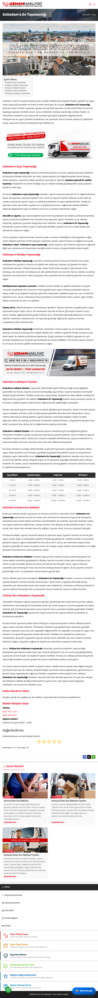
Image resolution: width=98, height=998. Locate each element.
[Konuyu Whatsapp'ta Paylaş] (93, 757)
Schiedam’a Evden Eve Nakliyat (16, 91)
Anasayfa (86, 15)
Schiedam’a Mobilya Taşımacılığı (16, 85)
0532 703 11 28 (10, 712)
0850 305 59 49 (10, 715)
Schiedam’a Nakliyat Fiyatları (15, 88)
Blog (93, 15)
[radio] (38, 742)
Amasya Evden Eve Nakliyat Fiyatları (69, 801)
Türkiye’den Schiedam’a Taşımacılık (17, 93)
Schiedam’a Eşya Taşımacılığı (15, 82)
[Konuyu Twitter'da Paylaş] (89, 757)
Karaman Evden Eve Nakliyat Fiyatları (21, 855)
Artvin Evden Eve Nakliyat (16, 801)
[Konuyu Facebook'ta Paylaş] (85, 757)
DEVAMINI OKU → (11, 822)
